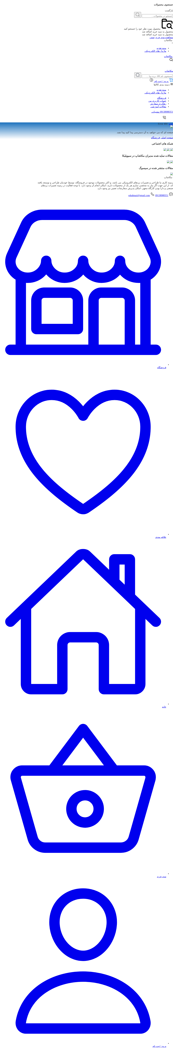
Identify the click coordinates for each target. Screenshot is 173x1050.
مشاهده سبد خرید (164, 37)
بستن (152, 37)
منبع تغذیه (161, 48)
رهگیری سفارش (158, 103)
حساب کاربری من (157, 101)
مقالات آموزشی (158, 106)
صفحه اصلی (167, 137)
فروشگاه (161, 98)
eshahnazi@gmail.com (139, 195)
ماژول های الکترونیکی (155, 51)
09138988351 (161, 195)
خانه (171, 124)
